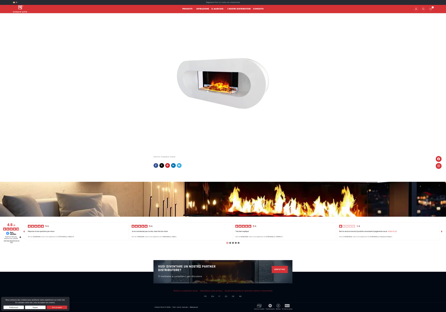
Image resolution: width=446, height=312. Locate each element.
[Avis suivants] (441, 231)
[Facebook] (439, 159)
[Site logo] (20, 9)
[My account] (416, 9)
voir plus (392, 231)
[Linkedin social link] (173, 165)
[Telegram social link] (179, 165)
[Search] (423, 9)
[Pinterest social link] (167, 165)
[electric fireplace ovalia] (223, 83)
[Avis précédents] (24, 231)
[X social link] (161, 165)
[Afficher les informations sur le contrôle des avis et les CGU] (20, 237)
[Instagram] (439, 166)
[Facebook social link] (156, 165)
